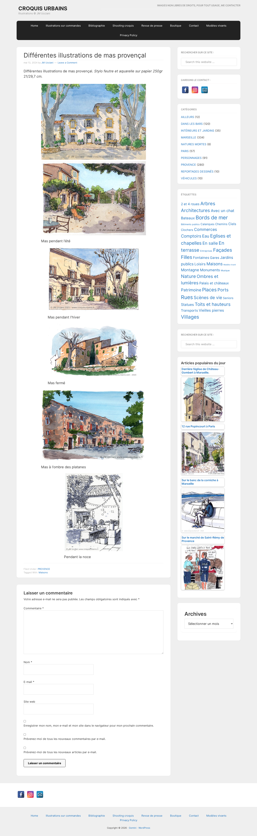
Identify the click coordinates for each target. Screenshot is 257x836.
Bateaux (188, 218)
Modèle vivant (229, 265)
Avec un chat (222, 210)
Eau (205, 236)
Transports (189, 310)
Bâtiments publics (190, 224)
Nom (28, 662)
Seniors (228, 298)
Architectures (195, 210)
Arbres (207, 203)
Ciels (232, 224)
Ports (223, 289)
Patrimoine (191, 290)
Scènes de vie (208, 297)
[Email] (204, 89)
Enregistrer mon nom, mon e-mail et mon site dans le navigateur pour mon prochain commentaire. (89, 725)
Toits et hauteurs (213, 304)
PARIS (185, 151)
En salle (210, 243)
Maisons (43, 572)
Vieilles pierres (211, 310)
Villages (190, 317)
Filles (186, 257)
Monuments (210, 270)
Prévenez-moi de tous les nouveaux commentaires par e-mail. (65, 739)
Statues (187, 304)
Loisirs (200, 264)
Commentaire (34, 608)
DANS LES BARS (192, 123)
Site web (29, 701)
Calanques (207, 224)
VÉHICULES (189, 178)
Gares (214, 258)
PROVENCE (44, 569)
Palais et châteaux (214, 283)
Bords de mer (212, 217)
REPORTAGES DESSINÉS (197, 171)
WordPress (144, 827)
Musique (225, 270)
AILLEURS (187, 117)
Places (209, 290)
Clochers (187, 230)
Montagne (190, 270)
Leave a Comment (67, 62)
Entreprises (206, 251)
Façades (222, 250)
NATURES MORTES (193, 144)
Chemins (221, 224)
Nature (188, 276)
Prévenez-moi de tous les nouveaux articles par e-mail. (60, 752)
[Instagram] (194, 89)
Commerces (205, 229)
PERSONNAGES (191, 158)
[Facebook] (185, 89)
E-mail (29, 682)
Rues (187, 297)
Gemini (132, 827)
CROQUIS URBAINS (42, 8)
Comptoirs (191, 236)
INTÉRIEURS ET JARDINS (197, 130)
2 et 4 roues (190, 204)
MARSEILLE (188, 137)
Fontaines (201, 258)
